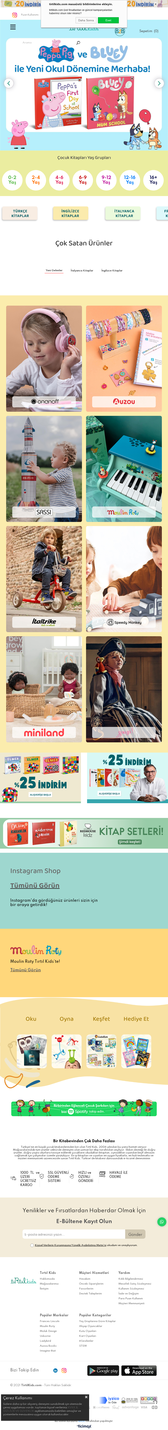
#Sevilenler (86, 1341)
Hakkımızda (47, 1279)
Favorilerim (86, 1288)
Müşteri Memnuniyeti (131, 1303)
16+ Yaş (153, 180)
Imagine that (48, 1350)
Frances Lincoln (49, 1321)
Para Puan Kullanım (130, 1298)
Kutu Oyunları (87, 1331)
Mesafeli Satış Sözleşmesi (134, 1284)
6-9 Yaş (83, 180)
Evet (108, 20)
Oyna (67, 1021)
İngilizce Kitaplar (112, 270)
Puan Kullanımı (30, 15)
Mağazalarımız (49, 1284)
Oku (32, 1021)
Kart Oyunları (87, 1336)
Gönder (135, 1235)
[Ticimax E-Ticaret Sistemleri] (84, 1427)
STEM (83, 1346)
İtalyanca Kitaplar (82, 270)
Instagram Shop (36, 872)
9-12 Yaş (106, 180)
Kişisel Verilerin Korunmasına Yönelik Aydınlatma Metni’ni (70, 1245)
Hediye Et (136, 1021)
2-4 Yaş (36, 180)
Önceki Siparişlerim (91, 1284)
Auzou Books (48, 1346)
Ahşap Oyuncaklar (90, 1326)
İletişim (44, 1288)
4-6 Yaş (59, 180)
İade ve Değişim (128, 1293)
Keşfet (101, 1021)
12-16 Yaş (129, 180)
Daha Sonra (86, 20)
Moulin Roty (47, 1326)
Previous (8, 83)
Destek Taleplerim (90, 1293)
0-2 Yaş (12, 180)
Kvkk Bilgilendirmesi (130, 1279)
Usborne (45, 1336)
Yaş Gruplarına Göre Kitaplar (97, 1321)
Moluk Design (48, 1331)
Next (159, 83)
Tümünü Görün (35, 887)
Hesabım (84, 1279)
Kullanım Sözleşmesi (131, 1288)
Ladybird (45, 1341)
